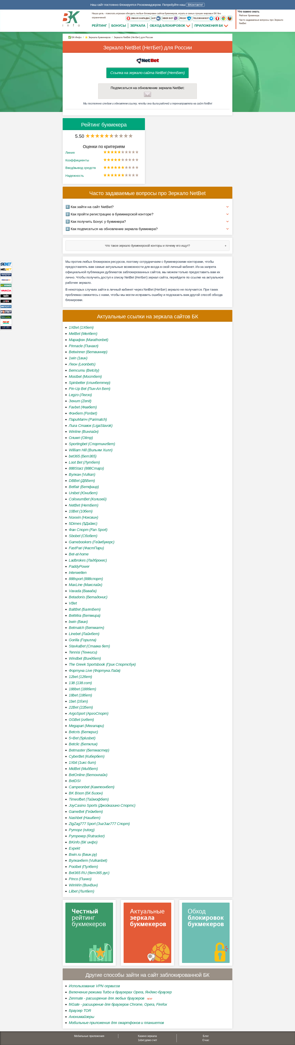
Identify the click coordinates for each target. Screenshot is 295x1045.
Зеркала (137, 25)
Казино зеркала (147, 1036)
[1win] (6, 295)
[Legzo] (6, 327)
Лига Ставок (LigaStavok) (91, 425)
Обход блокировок (167, 25)
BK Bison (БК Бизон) (86, 793)
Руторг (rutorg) (82, 830)
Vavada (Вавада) (83, 591)
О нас (205, 1040)
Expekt (74, 848)
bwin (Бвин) (78, 622)
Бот (154, 18)
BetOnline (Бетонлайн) (88, 775)
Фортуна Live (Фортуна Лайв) (94, 670)
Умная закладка (140, 18)
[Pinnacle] (6, 279)
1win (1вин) (78, 358)
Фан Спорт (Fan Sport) (88, 530)
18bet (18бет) (80, 695)
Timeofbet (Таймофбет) (89, 799)
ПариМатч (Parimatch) (88, 419)
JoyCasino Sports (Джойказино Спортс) (102, 805)
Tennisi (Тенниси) (83, 652)
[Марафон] (6, 274)
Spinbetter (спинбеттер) (89, 383)
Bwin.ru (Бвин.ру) (83, 854)
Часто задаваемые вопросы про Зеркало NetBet (261, 21)
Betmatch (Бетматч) (86, 627)
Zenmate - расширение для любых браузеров (106, 998)
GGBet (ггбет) (81, 719)
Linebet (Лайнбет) (84, 634)
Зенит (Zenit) (80, 401)
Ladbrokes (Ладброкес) (88, 560)
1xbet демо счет (147, 1040)
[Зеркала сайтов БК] (147, 933)
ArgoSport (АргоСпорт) (88, 713)
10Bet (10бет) (81, 511)
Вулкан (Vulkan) (82, 474)
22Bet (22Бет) (81, 707)
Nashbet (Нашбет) (84, 818)
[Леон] (6, 300)
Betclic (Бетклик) (83, 744)
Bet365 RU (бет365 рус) (89, 873)
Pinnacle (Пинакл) (83, 346)
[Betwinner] (6, 285)
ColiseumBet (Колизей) (88, 499)
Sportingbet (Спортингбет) (92, 444)
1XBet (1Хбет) (81, 327)
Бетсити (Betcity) (84, 370)
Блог (206, 1036)
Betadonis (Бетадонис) (88, 597)
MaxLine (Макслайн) (85, 585)
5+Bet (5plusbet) (82, 738)
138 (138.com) (80, 683)
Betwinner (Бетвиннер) (88, 352)
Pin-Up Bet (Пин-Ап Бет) (89, 389)
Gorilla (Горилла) (82, 640)
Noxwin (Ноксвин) (83, 517)
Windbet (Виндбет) (85, 658)
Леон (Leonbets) (82, 364)
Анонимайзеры (81, 1017)
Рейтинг (99, 25)
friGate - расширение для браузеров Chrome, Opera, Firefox (118, 1004)
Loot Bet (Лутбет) (84, 462)
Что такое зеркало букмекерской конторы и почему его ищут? (147, 245)
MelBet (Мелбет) (83, 333)
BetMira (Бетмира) (84, 615)
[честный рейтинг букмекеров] (89, 933)
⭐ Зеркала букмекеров (97, 37)
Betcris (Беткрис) (83, 732)
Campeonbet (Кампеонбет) (91, 787)
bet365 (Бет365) (82, 456)
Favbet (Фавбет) (83, 407)
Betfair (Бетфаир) (84, 487)
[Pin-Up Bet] (6, 322)
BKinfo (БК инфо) (83, 842)
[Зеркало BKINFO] (71, 18)
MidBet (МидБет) (83, 769)
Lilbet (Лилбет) (81, 891)
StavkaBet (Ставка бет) (89, 646)
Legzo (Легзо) (80, 395)
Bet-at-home (79, 554)
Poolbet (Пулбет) (83, 866)
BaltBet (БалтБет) (85, 609)
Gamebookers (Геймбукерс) (91, 542)
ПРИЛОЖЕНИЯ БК (209, 25)
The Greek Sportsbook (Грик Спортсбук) (102, 664)
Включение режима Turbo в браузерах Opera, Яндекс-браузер (120, 992)
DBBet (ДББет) (82, 480)
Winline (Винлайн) (84, 431)
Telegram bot (201, 18)
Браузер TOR (80, 1010)
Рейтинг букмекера (249, 15)
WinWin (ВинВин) (83, 885)
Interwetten (78, 572)
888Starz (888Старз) (86, 468)
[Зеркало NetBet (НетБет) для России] (147, 60)
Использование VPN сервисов (94, 986)
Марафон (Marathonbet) (88, 340)
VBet (73, 603)
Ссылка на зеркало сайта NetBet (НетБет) (147, 73)
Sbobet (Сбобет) (83, 536)
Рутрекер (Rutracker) (87, 836)
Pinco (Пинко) (80, 879)
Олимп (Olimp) (81, 438)
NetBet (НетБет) (83, 505)
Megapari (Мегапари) (86, 726)
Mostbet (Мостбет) (85, 376)
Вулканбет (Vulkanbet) (88, 860)
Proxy (183, 18)
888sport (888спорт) (86, 579)
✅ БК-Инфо (74, 37)
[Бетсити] (6, 306)
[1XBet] (6, 263)
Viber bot (167, 18)
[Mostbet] (6, 311)
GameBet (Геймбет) (86, 811)
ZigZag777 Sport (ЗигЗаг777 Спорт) (99, 824)
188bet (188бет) (82, 689)
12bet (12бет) (80, 677)
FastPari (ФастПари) (86, 548)
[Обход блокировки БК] (205, 933)
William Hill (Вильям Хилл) (90, 450)
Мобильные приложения (89, 1036)
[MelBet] (6, 269)
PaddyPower (79, 566)
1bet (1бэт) (78, 701)
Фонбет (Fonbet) (83, 413)
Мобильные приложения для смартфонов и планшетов (116, 1023)
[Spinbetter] (6, 316)
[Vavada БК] (6, 290)
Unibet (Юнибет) (83, 493)
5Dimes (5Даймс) (83, 523)
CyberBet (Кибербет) (86, 756)
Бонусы (118, 25)
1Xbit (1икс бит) (82, 762)
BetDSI (74, 781)
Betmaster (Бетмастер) (89, 750)
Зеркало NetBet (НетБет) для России (147, 48)
